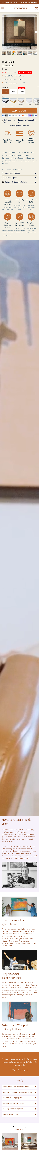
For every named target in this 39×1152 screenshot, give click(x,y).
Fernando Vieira (7, 65)
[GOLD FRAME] (13, 101)
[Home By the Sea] (29, 1141)
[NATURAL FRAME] (21, 101)
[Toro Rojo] (10, 1141)
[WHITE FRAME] (29, 101)
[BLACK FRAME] (5, 101)
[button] (36, 32)
